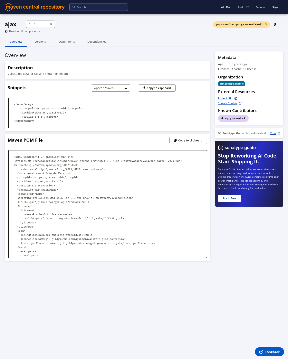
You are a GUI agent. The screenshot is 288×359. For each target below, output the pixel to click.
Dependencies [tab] (96, 43)
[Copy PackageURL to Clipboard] (275, 24)
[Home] (35, 7)
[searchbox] (96, 7)
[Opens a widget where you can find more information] (269, 352)
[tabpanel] (144, 157)
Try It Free (229, 198)
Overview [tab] (15, 43)
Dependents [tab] (67, 43)
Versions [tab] (40, 43)
